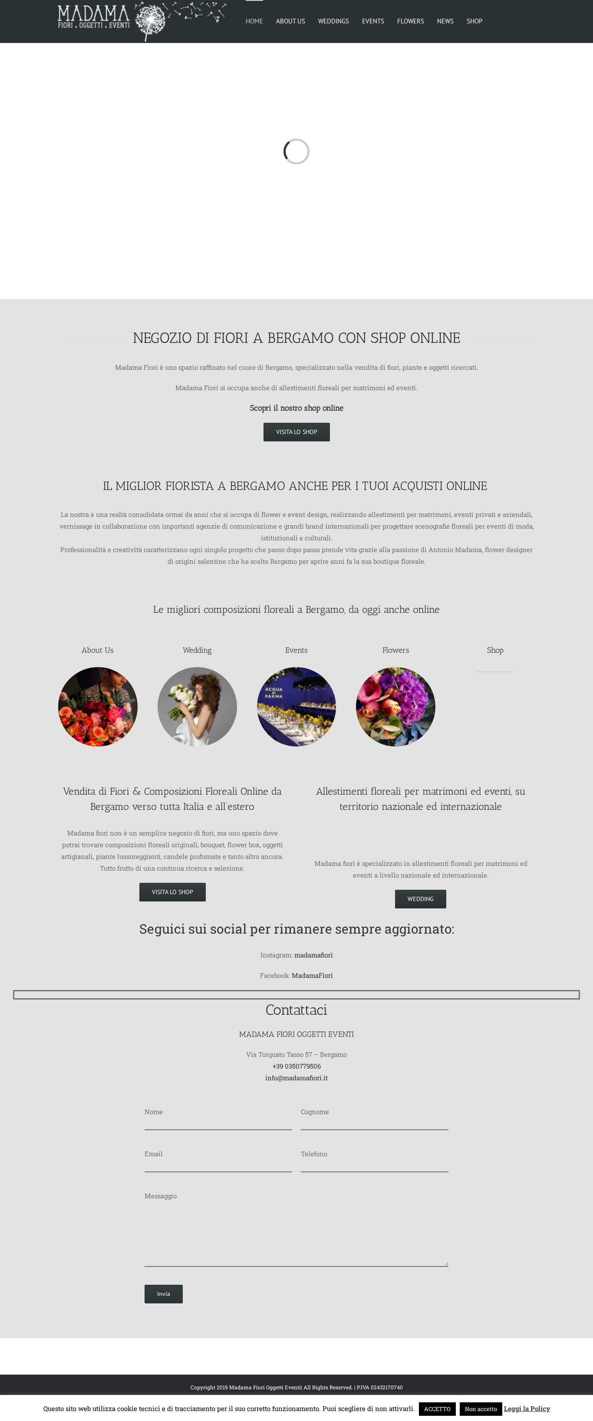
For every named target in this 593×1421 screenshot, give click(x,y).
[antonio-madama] (98, 670)
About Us (98, 650)
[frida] (495, 670)
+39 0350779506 (297, 1066)
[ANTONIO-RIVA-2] (197, 670)
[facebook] (289, 994)
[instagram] (303, 994)
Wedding (197, 650)
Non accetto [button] (481, 1409)
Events (296, 650)
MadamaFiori (312, 975)
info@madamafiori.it (296, 1077)
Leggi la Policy (527, 1408)
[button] (519, 20)
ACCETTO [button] (437, 1409)
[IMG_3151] (395, 670)
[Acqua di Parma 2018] (296, 670)
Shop (495, 650)
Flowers (395, 650)
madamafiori (313, 955)
